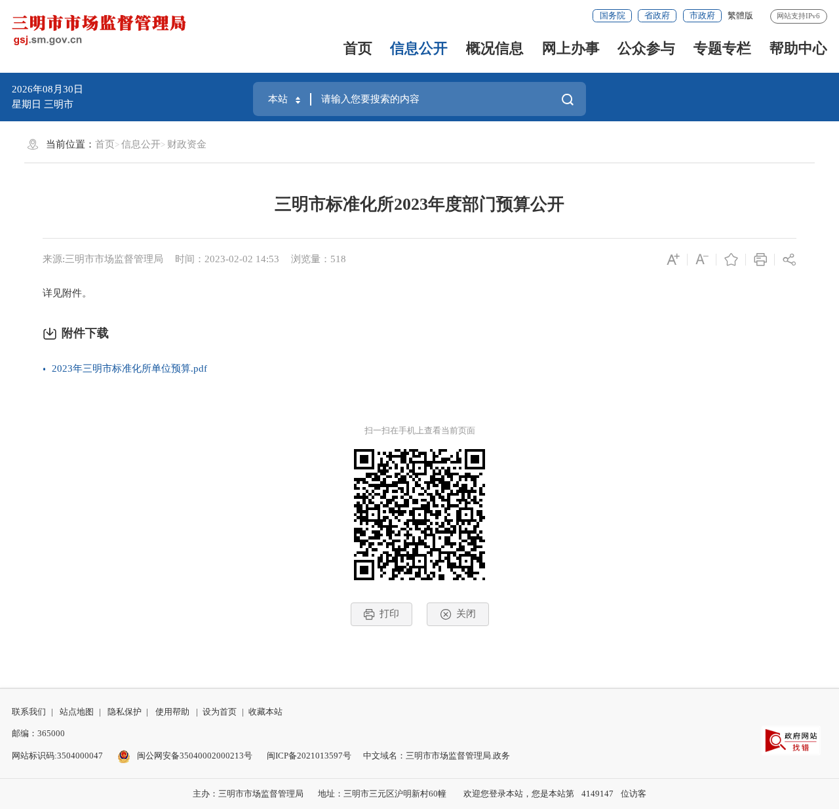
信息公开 (419, 48)
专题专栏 (722, 48)
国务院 (612, 15)
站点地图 (77, 712)
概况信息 (495, 48)
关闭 (466, 613)
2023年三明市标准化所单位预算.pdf (129, 368)
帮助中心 (798, 48)
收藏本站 (265, 712)
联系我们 (29, 712)
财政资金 (186, 144)
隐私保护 (124, 712)
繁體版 (740, 15)
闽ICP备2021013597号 (309, 755)
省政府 (657, 15)
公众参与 (646, 48)
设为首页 (220, 712)
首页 (357, 48)
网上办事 (571, 48)
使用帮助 (172, 712)
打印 (389, 613)
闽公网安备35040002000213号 (193, 755)
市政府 (702, 15)
